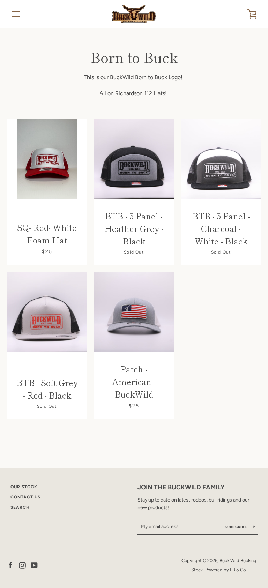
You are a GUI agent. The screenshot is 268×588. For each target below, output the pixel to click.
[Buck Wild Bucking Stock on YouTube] (34, 564)
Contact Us (25, 497)
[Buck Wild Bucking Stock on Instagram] (22, 564)
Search (20, 507)
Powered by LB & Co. (226, 569)
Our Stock (23, 486)
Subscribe (236, 527)
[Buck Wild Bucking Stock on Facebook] (10, 564)
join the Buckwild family (181, 487)
